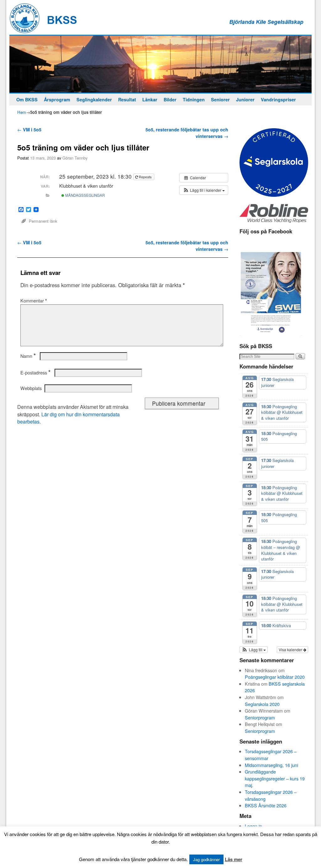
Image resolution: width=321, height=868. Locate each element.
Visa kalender (291, 649)
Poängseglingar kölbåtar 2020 (275, 676)
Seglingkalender (94, 99)
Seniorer (220, 99)
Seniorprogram (260, 717)
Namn (28, 356)
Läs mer (233, 859)
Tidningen (194, 99)
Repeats (145, 176)
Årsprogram (57, 99)
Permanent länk (43, 221)
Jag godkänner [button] (206, 859)
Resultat (127, 99)
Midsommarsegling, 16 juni (271, 765)
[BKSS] (160, 64)
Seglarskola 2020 (262, 704)
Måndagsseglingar (84, 195)
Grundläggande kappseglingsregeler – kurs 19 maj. (275, 778)
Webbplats (31, 388)
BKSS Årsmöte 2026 (266, 805)
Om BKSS (27, 99)
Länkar (149, 99)
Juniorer (245, 99)
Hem (21, 112)
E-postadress (35, 372)
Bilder (170, 99)
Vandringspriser (278, 99)
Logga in (253, 826)
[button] (204, 190)
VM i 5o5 (29, 129)
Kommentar (33, 300)
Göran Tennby (74, 158)
